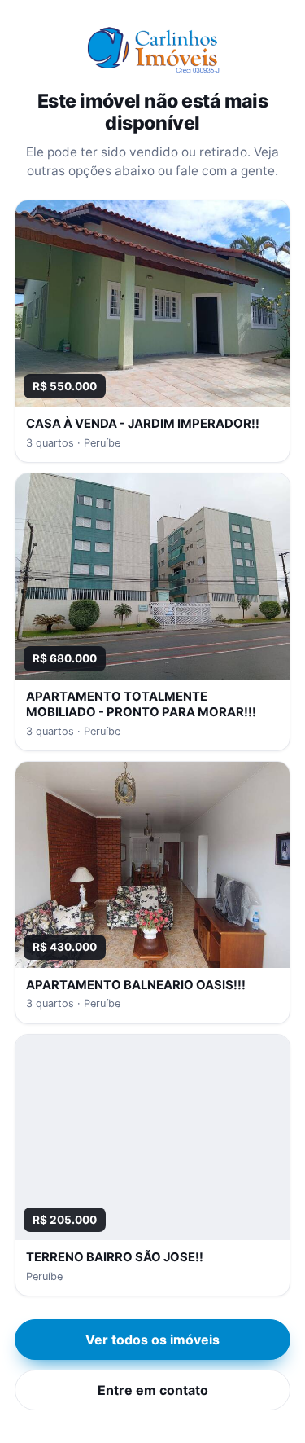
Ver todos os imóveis (152, 1339)
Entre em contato (153, 1390)
